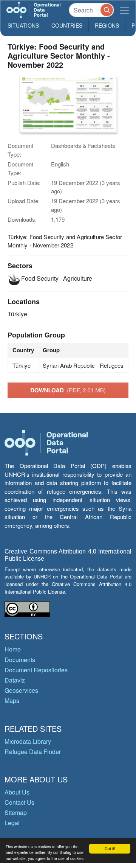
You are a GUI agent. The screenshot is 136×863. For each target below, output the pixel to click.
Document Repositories (36, 670)
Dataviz (15, 680)
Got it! (110, 848)
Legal (12, 822)
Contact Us (19, 802)
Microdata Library (28, 741)
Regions (107, 25)
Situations (23, 25)
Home (13, 649)
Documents (20, 659)
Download (68, 390)
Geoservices (21, 690)
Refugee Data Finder (33, 751)
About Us (17, 792)
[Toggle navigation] (124, 10)
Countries (66, 25)
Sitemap (16, 812)
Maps (12, 700)
